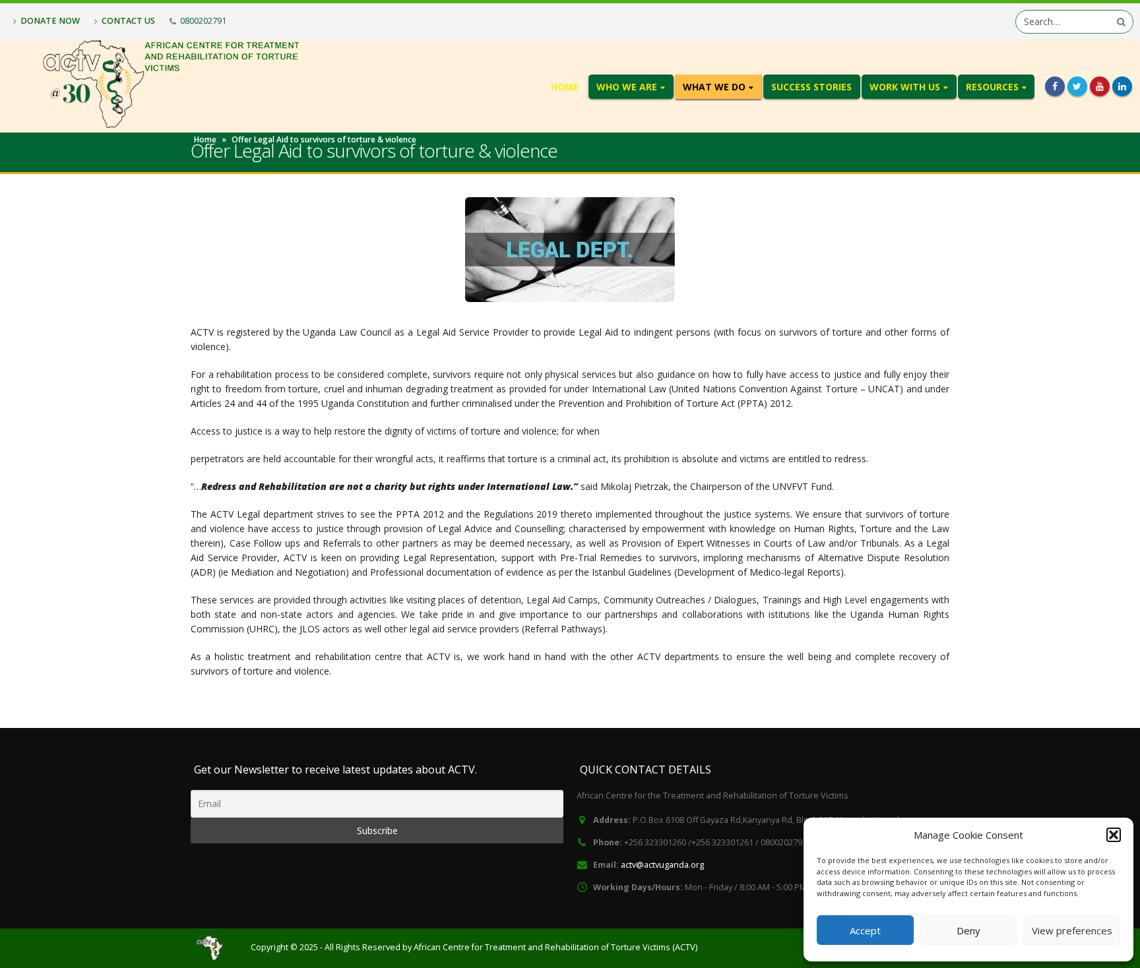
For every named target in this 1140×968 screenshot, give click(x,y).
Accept (865, 930)
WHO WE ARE (626, 86)
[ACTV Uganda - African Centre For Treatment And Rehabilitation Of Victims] (213, 947)
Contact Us (128, 20)
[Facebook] (1055, 86)
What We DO (714, 86)
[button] (1113, 834)
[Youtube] (1100, 86)
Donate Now (50, 20)
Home (565, 86)
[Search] (1121, 22)
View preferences (1072, 930)
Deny (968, 930)
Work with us (905, 86)
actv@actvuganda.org (662, 864)
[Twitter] (1077, 86)
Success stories (811, 86)
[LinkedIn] (1122, 86)
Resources (992, 86)
